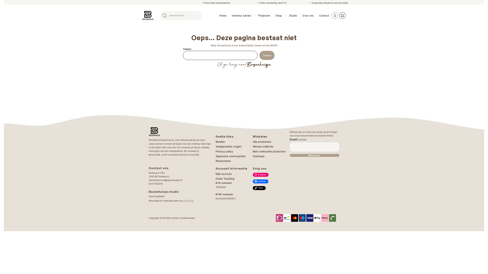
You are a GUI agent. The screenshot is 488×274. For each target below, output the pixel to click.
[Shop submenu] (286, 15)
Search (197, 15)
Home (222, 15)
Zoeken (187, 49)
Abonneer (314, 155)
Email (298, 139)
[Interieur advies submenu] (255, 15)
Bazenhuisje (258, 64)
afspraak (188, 200)
